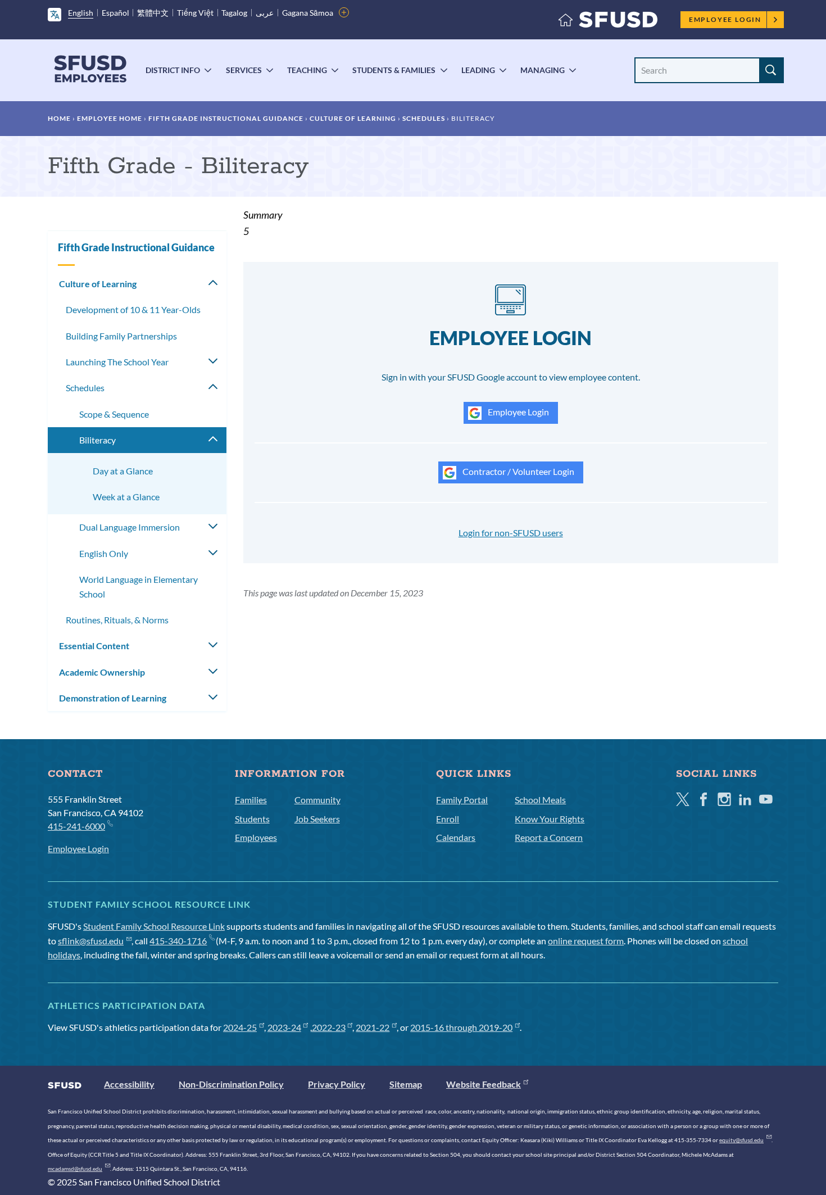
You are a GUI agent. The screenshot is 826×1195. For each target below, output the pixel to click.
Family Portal (462, 799)
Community (317, 799)
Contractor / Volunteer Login (517, 471)
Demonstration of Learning (112, 697)
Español (115, 12)
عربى (265, 12)
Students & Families (393, 70)
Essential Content (94, 645)
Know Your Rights (549, 818)
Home (59, 118)
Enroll (447, 818)
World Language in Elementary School (138, 586)
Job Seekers (317, 818)
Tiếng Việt (195, 12)
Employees (256, 837)
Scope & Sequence (114, 414)
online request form (586, 940)
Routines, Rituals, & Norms (117, 619)
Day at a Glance (123, 470)
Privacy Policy (336, 1084)
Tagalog (234, 12)
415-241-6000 (76, 826)
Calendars (455, 837)
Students (252, 818)
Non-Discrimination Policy (231, 1084)
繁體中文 (153, 12)
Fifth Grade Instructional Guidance (225, 118)
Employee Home (109, 118)
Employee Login (725, 19)
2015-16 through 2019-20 (461, 1027)
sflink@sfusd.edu (91, 940)
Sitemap (405, 1084)
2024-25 (240, 1027)
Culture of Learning (353, 118)
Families (251, 799)
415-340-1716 (178, 940)
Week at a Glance (126, 496)
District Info (173, 70)
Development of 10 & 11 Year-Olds (133, 309)
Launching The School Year (117, 361)
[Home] (608, 22)
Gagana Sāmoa (307, 12)
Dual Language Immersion (129, 527)
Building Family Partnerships (121, 336)
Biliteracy (97, 439)
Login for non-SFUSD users (511, 532)
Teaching (307, 70)
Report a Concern (549, 837)
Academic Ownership (102, 672)
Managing (542, 70)
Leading (478, 70)
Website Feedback (483, 1084)
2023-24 (284, 1027)
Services (244, 70)
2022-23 (329, 1027)
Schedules (423, 118)
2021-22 (372, 1027)
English (80, 12)
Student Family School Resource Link (154, 926)
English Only (103, 553)
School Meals (540, 799)
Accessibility (129, 1084)
